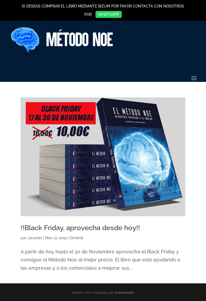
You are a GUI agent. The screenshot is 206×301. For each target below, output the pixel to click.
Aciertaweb (124, 293)
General (76, 238)
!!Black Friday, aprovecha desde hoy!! (80, 228)
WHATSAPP (108, 14)
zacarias (35, 238)
